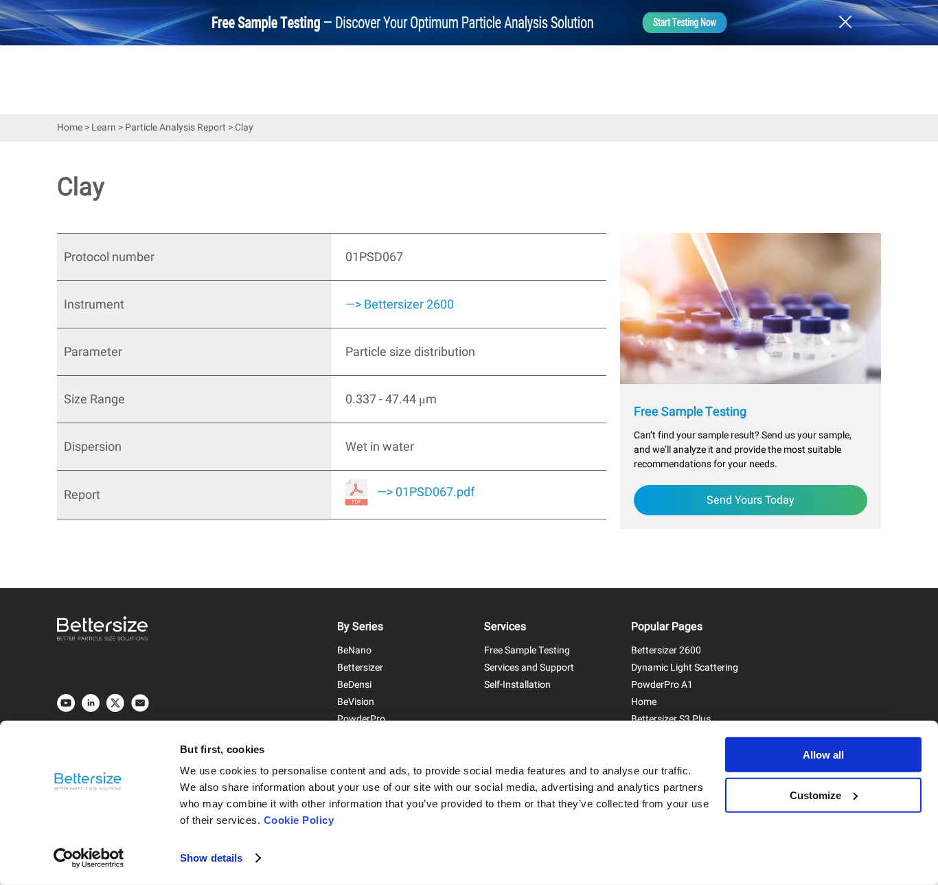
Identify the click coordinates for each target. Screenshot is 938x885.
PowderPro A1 (662, 684)
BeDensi (354, 684)
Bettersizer (360, 667)
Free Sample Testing (527, 650)
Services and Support (529, 667)
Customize (815, 794)
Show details (211, 858)
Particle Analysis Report (175, 127)
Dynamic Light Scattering (684, 667)
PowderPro (361, 719)
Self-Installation (517, 684)
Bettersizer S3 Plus (671, 719)
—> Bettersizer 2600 (399, 304)
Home (69, 127)
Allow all (823, 755)
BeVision (355, 702)
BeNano (354, 650)
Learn (103, 127)
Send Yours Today (750, 500)
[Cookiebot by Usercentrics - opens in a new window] (89, 858)
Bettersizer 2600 (666, 650)
